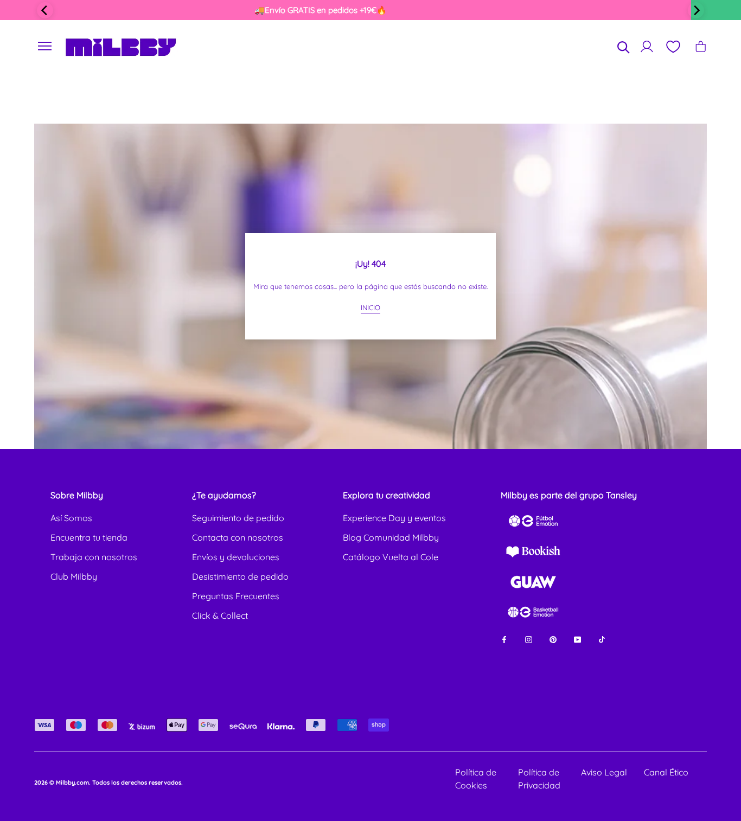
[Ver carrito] (700, 46)
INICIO (370, 307)
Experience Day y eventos (394, 517)
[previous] (45, 10)
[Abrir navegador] (45, 46)
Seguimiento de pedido (238, 517)
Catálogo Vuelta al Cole (390, 556)
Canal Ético (666, 772)
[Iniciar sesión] (647, 46)
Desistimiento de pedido (240, 576)
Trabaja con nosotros (93, 556)
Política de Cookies (475, 779)
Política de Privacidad (539, 779)
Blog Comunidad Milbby (391, 537)
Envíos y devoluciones (235, 556)
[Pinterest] (553, 638)
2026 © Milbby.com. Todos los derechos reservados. (108, 782)
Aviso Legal (604, 772)
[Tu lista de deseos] (672, 46)
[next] (696, 10)
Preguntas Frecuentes (235, 596)
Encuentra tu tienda (88, 537)
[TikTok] (601, 638)
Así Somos (71, 517)
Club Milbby (73, 576)
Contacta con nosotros (237, 537)
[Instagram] (528, 638)
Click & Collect (220, 615)
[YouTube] (577, 638)
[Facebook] (504, 638)
